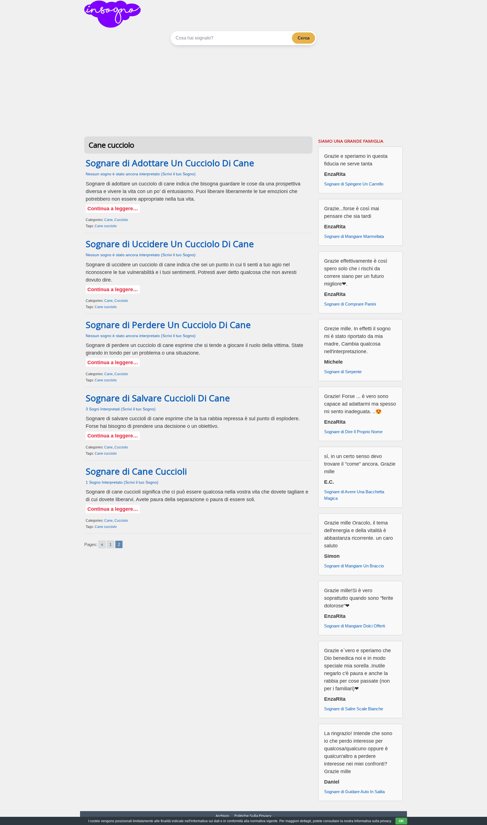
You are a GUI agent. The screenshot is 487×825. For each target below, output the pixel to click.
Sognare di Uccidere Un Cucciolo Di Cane (170, 244)
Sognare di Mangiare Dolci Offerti (354, 625)
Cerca (303, 38)
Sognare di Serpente (343, 371)
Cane (108, 220)
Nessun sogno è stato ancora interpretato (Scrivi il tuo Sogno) (141, 174)
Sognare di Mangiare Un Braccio (354, 565)
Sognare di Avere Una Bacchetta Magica (354, 495)
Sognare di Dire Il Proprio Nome (353, 431)
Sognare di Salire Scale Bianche (353, 708)
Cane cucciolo (106, 226)
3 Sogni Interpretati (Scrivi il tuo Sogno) (121, 409)
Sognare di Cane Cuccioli (136, 471)
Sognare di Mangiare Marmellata (354, 236)
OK (401, 821)
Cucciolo (121, 220)
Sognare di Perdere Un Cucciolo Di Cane (168, 325)
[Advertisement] (243, 89)
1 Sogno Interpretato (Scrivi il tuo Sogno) (122, 482)
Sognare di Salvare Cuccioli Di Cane (158, 398)
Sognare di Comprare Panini (350, 304)
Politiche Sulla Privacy (252, 815)
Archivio (222, 815)
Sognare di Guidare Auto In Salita (354, 791)
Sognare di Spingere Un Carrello (353, 184)
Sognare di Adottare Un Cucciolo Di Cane (170, 163)
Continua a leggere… (112, 208)
